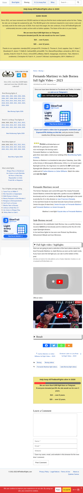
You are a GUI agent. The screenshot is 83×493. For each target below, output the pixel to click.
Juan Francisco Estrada (65, 199)
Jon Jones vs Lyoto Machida (15, 173)
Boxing (26, 2)
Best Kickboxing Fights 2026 (15, 133)
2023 (23, 103)
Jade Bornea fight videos (68, 367)
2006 (3, 98)
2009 (15, 98)
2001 (7, 96)
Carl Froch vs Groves (10, 203)
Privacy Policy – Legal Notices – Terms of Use (54, 472)
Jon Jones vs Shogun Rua (11, 210)
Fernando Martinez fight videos (47, 367)
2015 (15, 100)
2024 (3, 105)
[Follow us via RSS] (24, 77)
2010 (19, 98)
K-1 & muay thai (40, 2)
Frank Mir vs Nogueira (15, 180)
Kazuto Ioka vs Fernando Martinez (69, 211)
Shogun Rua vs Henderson (15, 171)
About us (76, 472)
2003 (15, 96)
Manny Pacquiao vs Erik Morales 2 (14, 198)
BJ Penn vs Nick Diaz (15, 175)
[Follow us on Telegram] (19, 77)
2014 (11, 100)
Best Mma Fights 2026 (15, 157)
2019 (7, 103)
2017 (23, 100)
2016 (19, 100)
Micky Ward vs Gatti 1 (11, 212)
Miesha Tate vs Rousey (10, 205)
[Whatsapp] (61, 345)
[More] (68, 345)
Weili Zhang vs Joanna (10, 196)
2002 (11, 96)
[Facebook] (46, 345)
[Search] (78, 2)
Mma (52, 2)
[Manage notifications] (78, 489)
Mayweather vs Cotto (15, 178)
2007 (7, 98)
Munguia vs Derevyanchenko (12, 201)
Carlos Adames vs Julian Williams (55, 171)
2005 (23, 96)
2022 (19, 103)
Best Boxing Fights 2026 (15, 111)
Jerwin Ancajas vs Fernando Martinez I (68, 204)
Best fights (15, 2)
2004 (19, 96)
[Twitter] (53, 345)
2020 (11, 103)
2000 (3, 96)
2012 (3, 100)
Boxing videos (49, 362)
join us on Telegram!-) (59, 92)
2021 (15, 103)
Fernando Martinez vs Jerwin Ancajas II (50, 207)
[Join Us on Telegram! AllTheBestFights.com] (57, 97)
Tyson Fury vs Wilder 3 (10, 191)
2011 (23, 98)
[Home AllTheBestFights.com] (8, 77)
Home (4, 2)
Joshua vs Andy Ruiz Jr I (11, 208)
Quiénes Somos (73, 474)
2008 (11, 98)
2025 (7, 105)
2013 (7, 100)
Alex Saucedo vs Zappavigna (12, 194)
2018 (3, 103)
